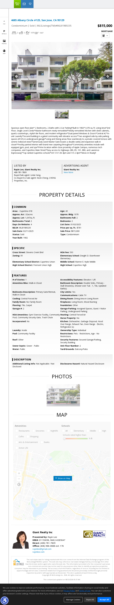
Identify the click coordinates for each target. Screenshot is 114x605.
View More (68, 172)
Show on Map (63, 478)
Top (4, 24)
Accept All (104, 599)
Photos (4, 43)
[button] (4, 600)
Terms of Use (84, 590)
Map (4, 53)
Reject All (90, 599)
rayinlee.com (38, 551)
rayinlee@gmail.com (42, 549)
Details (4, 33)
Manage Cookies (73, 599)
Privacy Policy (69, 590)
